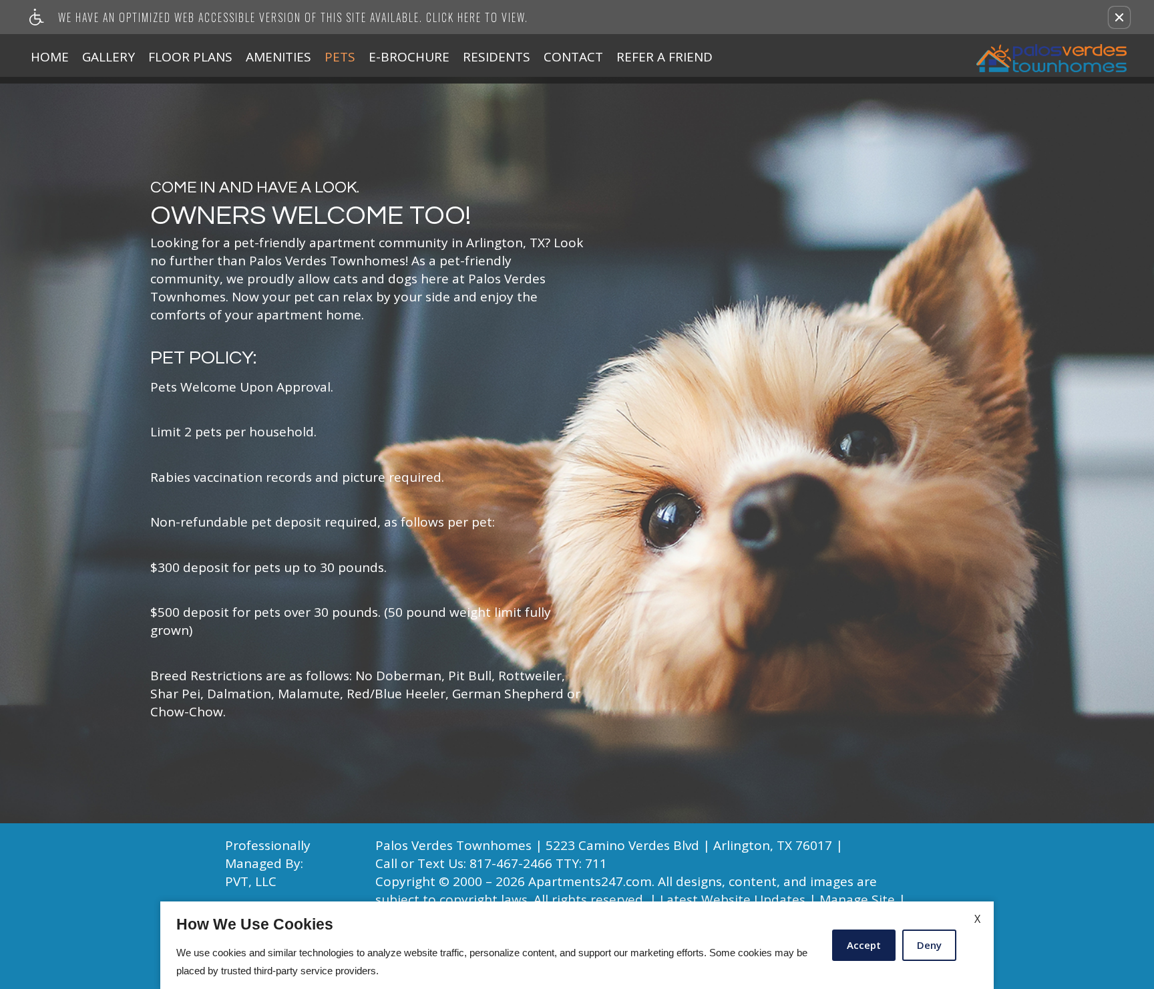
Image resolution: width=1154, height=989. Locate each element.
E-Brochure (409, 56)
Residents (496, 56)
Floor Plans (190, 56)
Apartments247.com (590, 882)
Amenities (278, 56)
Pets (340, 56)
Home (50, 56)
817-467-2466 (538, 863)
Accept (864, 945)
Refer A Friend (664, 56)
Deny (929, 945)
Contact (573, 56)
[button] (1119, 17)
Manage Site (857, 900)
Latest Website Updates (732, 900)
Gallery (108, 56)
